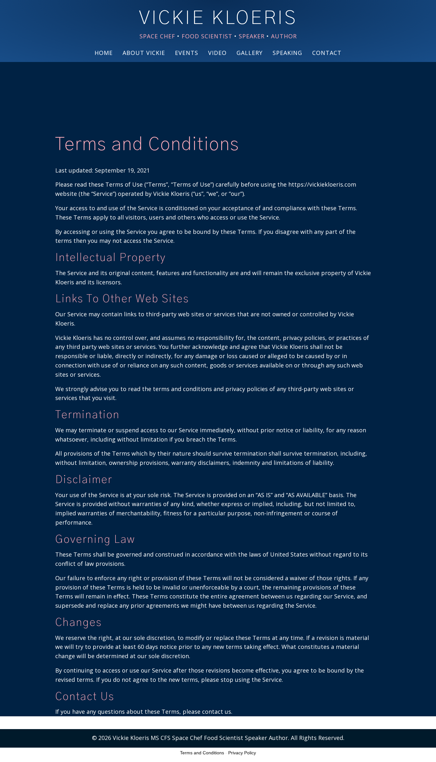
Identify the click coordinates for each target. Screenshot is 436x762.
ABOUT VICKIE (144, 53)
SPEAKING (287, 53)
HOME (103, 53)
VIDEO (217, 53)
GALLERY (250, 53)
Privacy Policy (242, 752)
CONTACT (327, 53)
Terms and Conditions (202, 752)
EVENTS (186, 53)
